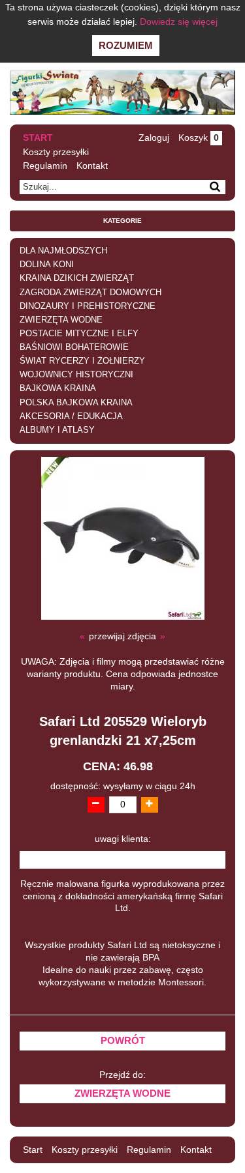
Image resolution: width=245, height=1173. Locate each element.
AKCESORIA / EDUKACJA (71, 416)
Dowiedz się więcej (179, 21)
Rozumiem (126, 45)
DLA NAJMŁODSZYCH (63, 250)
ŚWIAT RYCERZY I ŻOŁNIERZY (82, 361)
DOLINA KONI (47, 264)
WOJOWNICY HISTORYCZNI (76, 374)
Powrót (123, 1040)
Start (38, 137)
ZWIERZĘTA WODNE (61, 320)
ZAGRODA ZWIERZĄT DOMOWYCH (90, 292)
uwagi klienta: (123, 839)
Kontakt (92, 165)
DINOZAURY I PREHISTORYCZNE (87, 306)
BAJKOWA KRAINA (58, 388)
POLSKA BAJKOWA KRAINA (76, 402)
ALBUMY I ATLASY (57, 430)
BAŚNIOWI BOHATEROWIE (74, 347)
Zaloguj (154, 137)
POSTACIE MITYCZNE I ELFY (79, 333)
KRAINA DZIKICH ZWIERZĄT (77, 278)
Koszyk (198, 137)
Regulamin (45, 165)
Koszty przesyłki (56, 152)
